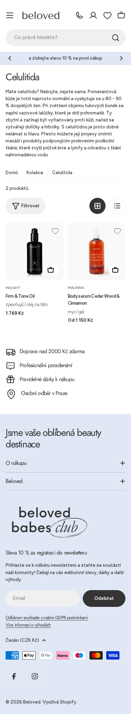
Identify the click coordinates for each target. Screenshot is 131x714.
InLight (13, 287)
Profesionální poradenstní (46, 365)
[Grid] (97, 206)
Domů (12, 172)
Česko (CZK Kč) (22, 640)
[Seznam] (117, 206)
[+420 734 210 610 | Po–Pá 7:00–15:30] (79, 15)
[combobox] (65, 37)
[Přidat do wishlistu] (55, 231)
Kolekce (35, 172)
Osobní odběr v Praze (44, 393)
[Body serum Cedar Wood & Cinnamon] (97, 252)
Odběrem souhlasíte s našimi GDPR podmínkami (47, 617)
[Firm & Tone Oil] (35, 252)
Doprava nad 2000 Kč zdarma (52, 351)
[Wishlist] (107, 15)
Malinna (76, 287)
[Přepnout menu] (10, 15)
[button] (10, 58)
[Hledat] (115, 38)
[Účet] (93, 15)
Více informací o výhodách (28, 625)
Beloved (32, 702)
